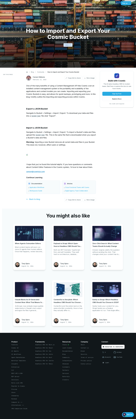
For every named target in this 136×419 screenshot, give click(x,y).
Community (40, 72)
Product (43, 3)
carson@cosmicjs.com (35, 171)
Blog (32, 72)
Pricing (92, 3)
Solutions (55, 3)
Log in (116, 3)
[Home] (27, 72)
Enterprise (82, 3)
